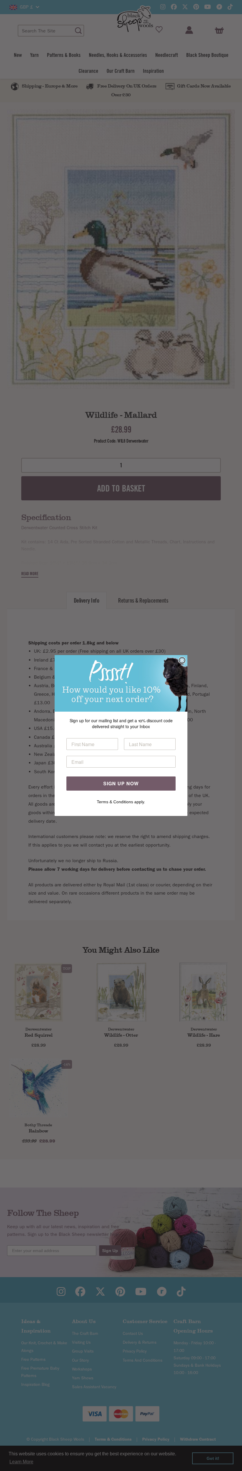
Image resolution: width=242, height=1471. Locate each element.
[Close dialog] (182, 660)
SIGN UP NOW (121, 783)
